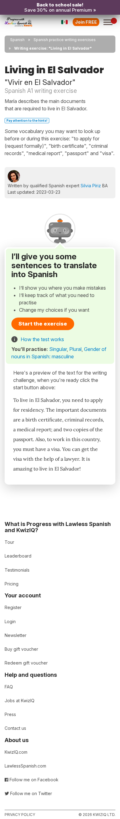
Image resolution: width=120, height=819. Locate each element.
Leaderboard (18, 555)
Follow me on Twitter (30, 793)
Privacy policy (20, 814)
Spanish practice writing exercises (65, 39)
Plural (75, 349)
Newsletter (15, 635)
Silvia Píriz (91, 185)
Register (13, 607)
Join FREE (86, 22)
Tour (9, 542)
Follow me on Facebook (33, 779)
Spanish (17, 39)
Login (10, 621)
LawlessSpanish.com (25, 765)
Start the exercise (42, 324)
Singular (58, 349)
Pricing (11, 583)
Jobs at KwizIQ (19, 700)
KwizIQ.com (16, 752)
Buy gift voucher (21, 649)
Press (10, 714)
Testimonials (17, 570)
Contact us (15, 728)
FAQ (9, 686)
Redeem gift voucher (26, 662)
